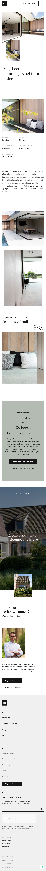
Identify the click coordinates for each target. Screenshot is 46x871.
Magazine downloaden (13, 687)
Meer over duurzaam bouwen (23, 462)
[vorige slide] (35, 327)
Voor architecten (8, 753)
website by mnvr (8, 867)
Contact (5, 776)
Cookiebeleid (7, 863)
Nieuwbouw (7, 718)
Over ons (6, 736)
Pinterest (6, 843)
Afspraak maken (29, 3)
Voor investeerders (9, 759)
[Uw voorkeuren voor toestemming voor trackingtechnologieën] (42, 867)
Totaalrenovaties (9, 724)
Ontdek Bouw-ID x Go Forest (23, 468)
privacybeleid (5, 828)
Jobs (4, 770)
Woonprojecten (8, 765)
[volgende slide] (41, 327)
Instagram (6, 841)
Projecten (6, 730)
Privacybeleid (7, 860)
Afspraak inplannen (12, 681)
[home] (5, 3)
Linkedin (5, 846)
